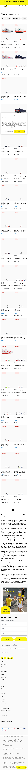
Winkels (2, 706)
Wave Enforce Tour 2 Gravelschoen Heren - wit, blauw (6, 258)
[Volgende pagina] (17, 510)
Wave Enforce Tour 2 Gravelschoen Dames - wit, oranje (19, 312)
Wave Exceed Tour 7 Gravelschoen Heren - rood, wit (20, 365)
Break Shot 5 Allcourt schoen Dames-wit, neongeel (7, 338)
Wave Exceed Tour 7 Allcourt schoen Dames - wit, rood (20, 445)
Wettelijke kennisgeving (12, 723)
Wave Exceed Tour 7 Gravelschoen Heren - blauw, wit (20, 419)
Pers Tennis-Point (4, 715)
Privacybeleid (5, 723)
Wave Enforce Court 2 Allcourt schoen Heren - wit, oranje (20, 43)
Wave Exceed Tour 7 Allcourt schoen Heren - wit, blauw (20, 231)
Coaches (2, 688)
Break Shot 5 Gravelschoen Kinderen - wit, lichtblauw (19, 472)
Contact (2, 701)
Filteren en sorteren (21, 767)
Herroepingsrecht (4, 664)
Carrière (2, 686)
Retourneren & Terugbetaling (6, 710)
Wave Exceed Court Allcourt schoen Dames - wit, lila (20, 204)
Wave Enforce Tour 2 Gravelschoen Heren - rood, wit (20, 392)
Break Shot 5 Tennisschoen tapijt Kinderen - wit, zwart (20, 97)
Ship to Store (3, 693)
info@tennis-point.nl (21, 644)
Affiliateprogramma (4, 684)
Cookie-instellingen (4, 671)
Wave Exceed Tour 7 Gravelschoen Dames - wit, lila (20, 258)
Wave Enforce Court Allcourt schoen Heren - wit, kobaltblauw (7, 499)
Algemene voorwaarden (21, 723)
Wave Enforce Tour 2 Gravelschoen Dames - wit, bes (6, 472)
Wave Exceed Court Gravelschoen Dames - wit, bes (6, 419)
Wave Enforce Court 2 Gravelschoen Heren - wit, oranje (6, 232)
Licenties (2, 666)
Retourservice (3, 681)
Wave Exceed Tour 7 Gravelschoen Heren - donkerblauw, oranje (18, 71)
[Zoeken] (19, 6)
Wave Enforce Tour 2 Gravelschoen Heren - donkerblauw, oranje (18, 151)
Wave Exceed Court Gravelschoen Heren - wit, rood (19, 339)
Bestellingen (3, 679)
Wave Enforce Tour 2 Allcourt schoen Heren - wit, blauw (7, 43)
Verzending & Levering (5, 708)
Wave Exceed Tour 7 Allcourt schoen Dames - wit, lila (7, 70)
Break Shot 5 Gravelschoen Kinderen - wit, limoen (19, 498)
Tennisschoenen (5, 9)
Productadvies (3, 712)
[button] (1, 6)
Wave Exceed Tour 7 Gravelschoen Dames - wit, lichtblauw (6, 392)
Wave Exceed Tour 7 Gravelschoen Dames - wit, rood (6, 365)
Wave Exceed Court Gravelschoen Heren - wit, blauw (6, 98)
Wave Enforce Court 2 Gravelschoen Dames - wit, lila (7, 311)
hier (6, 126)
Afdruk (12, 127)
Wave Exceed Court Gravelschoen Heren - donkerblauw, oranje (5, 151)
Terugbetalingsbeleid (14, 725)
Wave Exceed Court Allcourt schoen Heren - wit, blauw (20, 177)
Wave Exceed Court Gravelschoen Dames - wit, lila (7, 284)
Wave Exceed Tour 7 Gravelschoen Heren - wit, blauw (19, 285)
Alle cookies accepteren (20, 131)
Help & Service (3, 677)
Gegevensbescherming (6, 127)
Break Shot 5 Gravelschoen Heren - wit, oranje (6, 177)
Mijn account (3, 699)
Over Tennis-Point (4, 703)
